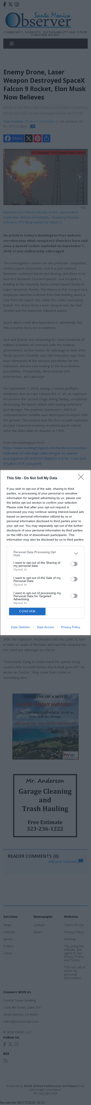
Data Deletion (20, 627)
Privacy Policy (70, 627)
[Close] (82, 478)
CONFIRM (27, 611)
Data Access (45, 627)
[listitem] (45, 554)
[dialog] (45, 552)
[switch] (74, 564)
